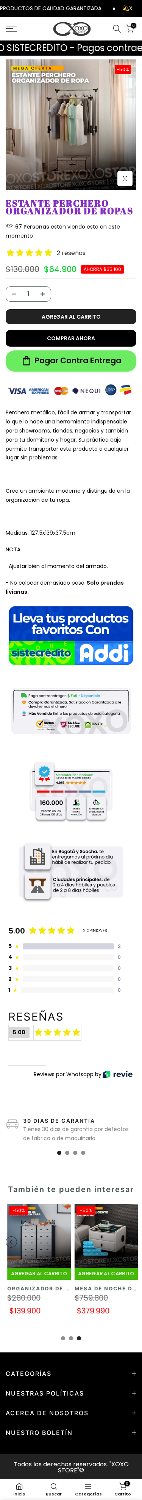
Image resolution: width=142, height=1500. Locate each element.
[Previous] (11, 1242)
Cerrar (137, 8)
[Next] (130, 1242)
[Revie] (117, 1074)
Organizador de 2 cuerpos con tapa (69, 1288)
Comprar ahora (71, 338)
